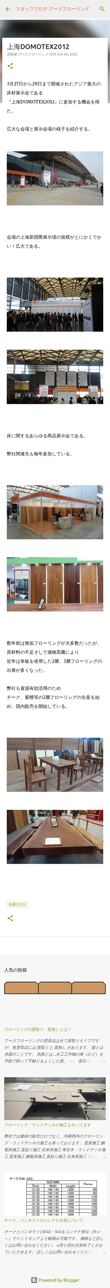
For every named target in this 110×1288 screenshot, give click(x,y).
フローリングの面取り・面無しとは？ (37, 1029)
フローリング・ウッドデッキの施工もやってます (47, 1125)
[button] (10, 66)
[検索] (102, 9)
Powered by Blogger (58, 1280)
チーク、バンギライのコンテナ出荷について (43, 1220)
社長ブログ (17, 904)
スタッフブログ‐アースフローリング (52, 8)
